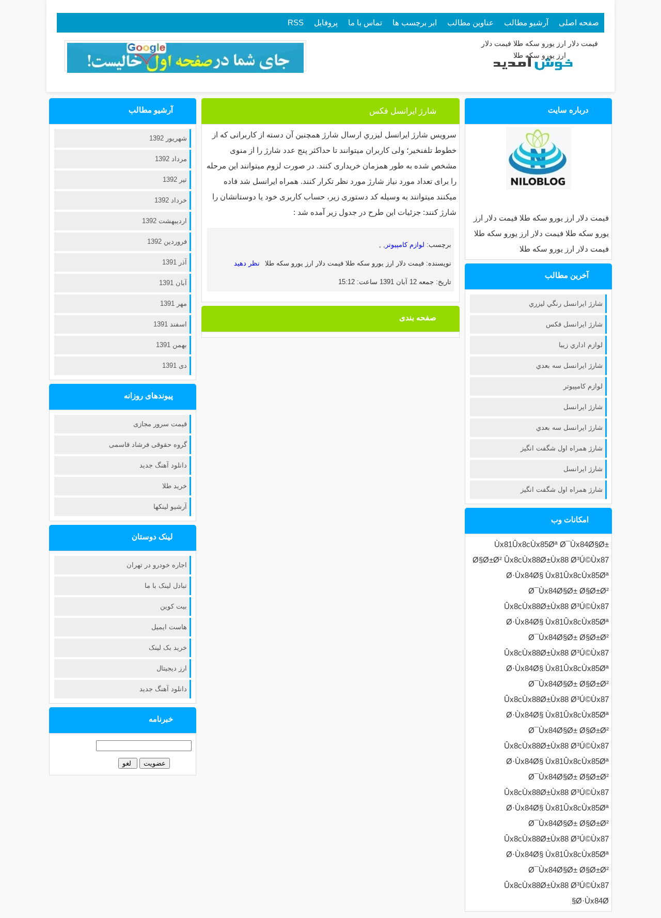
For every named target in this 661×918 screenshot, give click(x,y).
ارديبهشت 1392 (164, 221)
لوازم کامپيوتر (583, 386)
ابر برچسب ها (414, 22)
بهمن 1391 (171, 345)
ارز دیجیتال (171, 668)
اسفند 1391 (170, 324)
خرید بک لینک (168, 647)
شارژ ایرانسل (583, 407)
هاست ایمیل (169, 627)
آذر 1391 (174, 262)
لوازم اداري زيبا (581, 345)
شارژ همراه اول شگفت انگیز (562, 448)
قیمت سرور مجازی (160, 424)
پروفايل (326, 22)
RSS (296, 22)
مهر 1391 (173, 303)
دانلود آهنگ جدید (163, 465)
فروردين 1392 (167, 241)
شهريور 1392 (168, 138)
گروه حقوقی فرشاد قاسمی (148, 444)
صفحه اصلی (579, 22)
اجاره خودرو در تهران (157, 565)
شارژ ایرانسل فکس (574, 324)
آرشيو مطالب (526, 22)
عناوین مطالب (470, 22)
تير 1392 (175, 179)
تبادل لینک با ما (166, 585)
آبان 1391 (173, 283)
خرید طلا (174, 486)
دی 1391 (174, 365)
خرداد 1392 (170, 200)
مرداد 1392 (171, 159)
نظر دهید (247, 263)
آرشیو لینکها (170, 506)
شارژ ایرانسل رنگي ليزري (566, 303)
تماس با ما (365, 22)
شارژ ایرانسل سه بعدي (569, 365)
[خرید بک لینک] (185, 70)
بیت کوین (173, 606)
